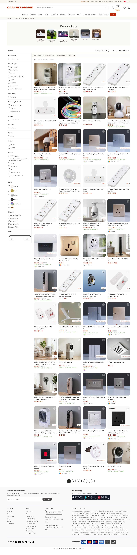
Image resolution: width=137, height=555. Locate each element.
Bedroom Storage (115, 511)
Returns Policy (30, 523)
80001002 (12, 1)
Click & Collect (30, 519)
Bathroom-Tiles (113, 532)
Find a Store (10, 516)
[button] (92, 481)
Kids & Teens (85, 513)
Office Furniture (94, 513)
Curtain (95, 521)
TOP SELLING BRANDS (92, 523)
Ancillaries (90, 530)
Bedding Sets (100, 519)
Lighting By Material (121, 517)
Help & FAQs (29, 516)
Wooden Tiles (98, 534)
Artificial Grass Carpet (78, 515)
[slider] (9, 236)
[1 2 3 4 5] (45, 74)
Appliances (81, 523)
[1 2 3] (45, 176)
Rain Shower (109, 526)
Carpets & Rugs (76, 521)
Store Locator (118, 1)
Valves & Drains (111, 528)
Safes (121, 523)
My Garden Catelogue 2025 (101, 515)
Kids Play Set (89, 515)
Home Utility (115, 523)
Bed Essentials (117, 519)
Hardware (108, 523)
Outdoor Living (104, 513)
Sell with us (102, 1)
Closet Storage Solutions (88, 532)
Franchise (10, 514)
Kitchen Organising (119, 521)
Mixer (103, 526)
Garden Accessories (115, 513)
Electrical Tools (29, 18)
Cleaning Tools (76, 532)
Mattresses (106, 511)
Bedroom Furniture (96, 511)
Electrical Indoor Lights (78, 526)
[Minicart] (129, 8)
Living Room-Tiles (123, 532)
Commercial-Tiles (102, 532)
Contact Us (29, 511)
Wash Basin (119, 528)
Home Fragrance (77, 517)
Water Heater (75, 528)
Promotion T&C (30, 533)
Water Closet (98, 530)
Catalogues (10, 523)
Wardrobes (124, 511)
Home (9, 18)
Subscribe (47, 499)
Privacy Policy (30, 528)
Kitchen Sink (75, 530)
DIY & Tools (18, 18)
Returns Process (31, 526)
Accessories (83, 530)
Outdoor (86, 519)
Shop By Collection (77, 519)
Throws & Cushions (87, 521)
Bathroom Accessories (109, 530)
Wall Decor (126, 515)
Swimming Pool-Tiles (87, 534)
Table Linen (108, 519)
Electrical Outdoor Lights (93, 526)
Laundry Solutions (122, 530)
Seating (78, 513)
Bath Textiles (126, 519)
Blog (8, 519)
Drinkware (75, 523)
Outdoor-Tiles (76, 534)
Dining (73, 513)
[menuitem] (24, 14)
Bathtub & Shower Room (98, 528)
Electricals (93, 519)
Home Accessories (116, 515)
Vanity (115, 526)
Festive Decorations (88, 517)
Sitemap (9, 521)
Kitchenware (108, 521)
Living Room (86, 511)
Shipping (29, 514)
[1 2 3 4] (118, 384)
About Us (9, 511)
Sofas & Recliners (77, 511)
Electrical (102, 523)
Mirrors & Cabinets (85, 528)
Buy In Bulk (109, 1)
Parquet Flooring (108, 534)
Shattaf (120, 526)
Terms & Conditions (32, 521)
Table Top (101, 521)
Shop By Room (109, 517)
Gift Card (86, 1)
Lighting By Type (100, 517)
